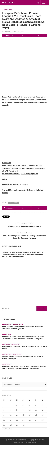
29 (17, 425)
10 (30, 410)
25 (36, 420)
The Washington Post (12, 354)
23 (23, 420)
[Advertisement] (24, 69)
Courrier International (13, 324)
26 (42, 420)
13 (4, 415)
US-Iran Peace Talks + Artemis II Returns (24, 226)
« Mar (4, 429)
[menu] (43, 2)
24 (30, 420)
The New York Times (11, 344)
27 (4, 425)
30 (23, 425)
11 (36, 410)
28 (11, 425)
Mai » (10, 429)
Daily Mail (8, 9)
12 (42, 410)
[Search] (37, 2)
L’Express (7, 334)
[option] (24, 254)
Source (5, 193)
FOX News (8, 364)
